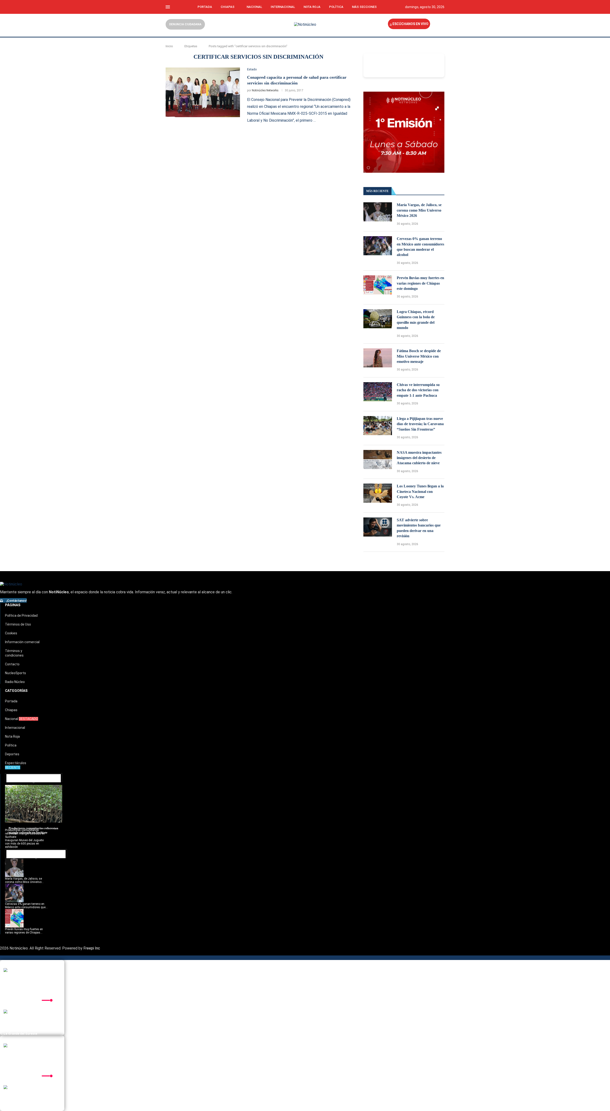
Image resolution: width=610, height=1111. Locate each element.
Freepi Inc (91, 948)
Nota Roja (312, 7)
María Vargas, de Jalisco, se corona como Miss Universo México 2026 (419, 210)
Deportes (12, 754)
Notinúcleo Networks (265, 90)
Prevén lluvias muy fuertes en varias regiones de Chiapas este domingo (420, 283)
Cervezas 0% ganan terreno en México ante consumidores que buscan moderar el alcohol (420, 247)
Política (336, 7)
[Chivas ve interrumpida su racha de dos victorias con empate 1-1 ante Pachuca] (377, 391)
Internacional (283, 7)
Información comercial (22, 642)
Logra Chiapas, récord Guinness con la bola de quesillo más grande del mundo (416, 320)
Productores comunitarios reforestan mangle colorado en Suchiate (25, 834)
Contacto (12, 664)
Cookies (11, 633)
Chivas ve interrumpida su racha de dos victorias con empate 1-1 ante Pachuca (418, 390)
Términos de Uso (18, 624)
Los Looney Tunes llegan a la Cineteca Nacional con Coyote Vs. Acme (420, 491)
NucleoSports (15, 673)
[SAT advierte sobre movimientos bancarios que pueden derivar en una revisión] (377, 527)
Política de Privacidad (21, 615)
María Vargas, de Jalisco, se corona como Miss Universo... (24, 880)
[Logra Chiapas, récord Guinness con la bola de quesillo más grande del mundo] (377, 318)
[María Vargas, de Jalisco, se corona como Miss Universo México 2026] (377, 211)
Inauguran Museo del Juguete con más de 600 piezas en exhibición (24, 844)
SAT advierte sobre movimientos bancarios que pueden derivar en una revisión (419, 528)
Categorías (16, 691)
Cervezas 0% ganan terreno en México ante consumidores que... (26, 905)
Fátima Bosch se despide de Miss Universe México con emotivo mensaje (419, 356)
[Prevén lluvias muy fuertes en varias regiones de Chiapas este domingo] (377, 284)
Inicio (169, 46)
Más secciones (364, 7)
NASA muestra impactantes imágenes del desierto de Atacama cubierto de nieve (419, 457)
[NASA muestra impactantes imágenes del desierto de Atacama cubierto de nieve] (377, 459)
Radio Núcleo (15, 682)
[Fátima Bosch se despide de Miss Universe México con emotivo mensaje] (377, 357)
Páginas (12, 605)
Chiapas (227, 7)
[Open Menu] (168, 7)
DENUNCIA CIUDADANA (185, 24)
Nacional (254, 7)
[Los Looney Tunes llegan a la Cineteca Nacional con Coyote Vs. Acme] (377, 493)
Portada (205, 7)
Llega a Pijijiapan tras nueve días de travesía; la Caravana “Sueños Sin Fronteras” (420, 424)
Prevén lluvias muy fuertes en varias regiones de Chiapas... (24, 931)
